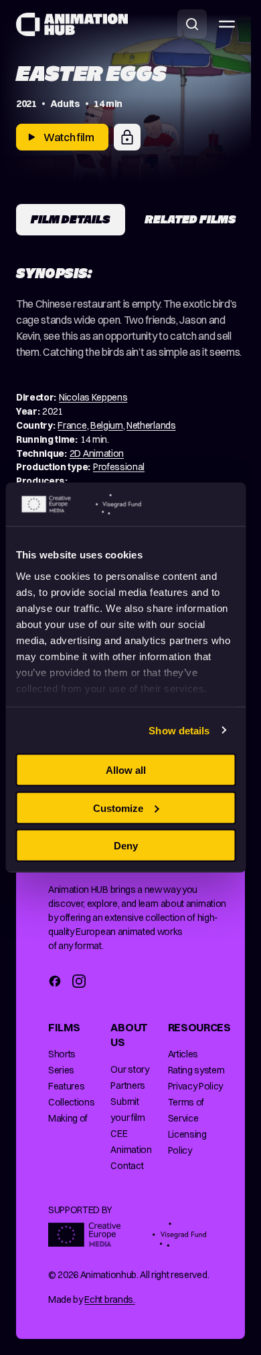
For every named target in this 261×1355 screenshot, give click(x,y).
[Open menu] (227, 24)
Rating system (196, 1070)
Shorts (62, 1054)
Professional (119, 467)
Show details (179, 730)
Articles (183, 1054)
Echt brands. (109, 1299)
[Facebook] (55, 981)
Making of (68, 1118)
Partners (127, 1085)
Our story (129, 1069)
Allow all (126, 770)
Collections (71, 1102)
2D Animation (97, 453)
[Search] (192, 24)
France (72, 425)
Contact (126, 1166)
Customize (118, 807)
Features (66, 1086)
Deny (126, 845)
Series (61, 1070)
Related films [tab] (190, 220)
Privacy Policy (196, 1086)
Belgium (106, 425)
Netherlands (150, 425)
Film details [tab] (70, 220)
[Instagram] (79, 981)
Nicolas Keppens (93, 397)
